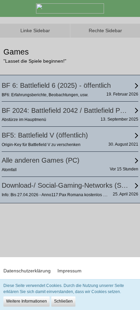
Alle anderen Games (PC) (41, 160)
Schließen (63, 301)
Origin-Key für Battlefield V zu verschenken (41, 144)
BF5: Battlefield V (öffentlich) (45, 135)
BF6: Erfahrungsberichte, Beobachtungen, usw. (45, 94)
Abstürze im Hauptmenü (24, 119)
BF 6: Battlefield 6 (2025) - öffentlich (56, 85)
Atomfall (9, 169)
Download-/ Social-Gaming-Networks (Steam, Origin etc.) (65, 185)
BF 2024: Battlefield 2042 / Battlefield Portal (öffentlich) (65, 110)
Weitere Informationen (26, 301)
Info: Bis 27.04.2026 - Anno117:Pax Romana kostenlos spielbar (60, 194)
